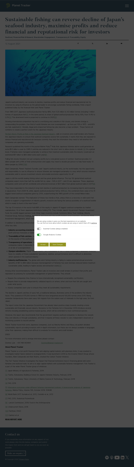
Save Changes (58, 244)
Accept (43, 244)
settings (94, 223)
